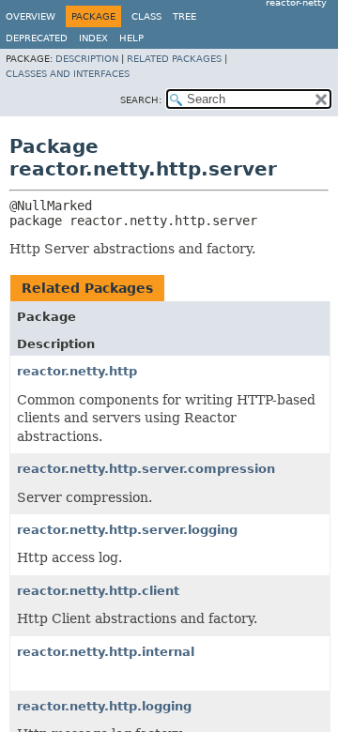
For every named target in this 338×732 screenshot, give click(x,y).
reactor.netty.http (77, 371)
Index (93, 38)
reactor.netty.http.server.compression (146, 469)
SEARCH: (140, 100)
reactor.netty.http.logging (104, 706)
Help (131, 38)
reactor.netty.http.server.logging (127, 530)
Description (86, 58)
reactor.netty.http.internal (105, 652)
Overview (30, 16)
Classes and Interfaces (68, 74)
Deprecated (37, 38)
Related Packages (174, 58)
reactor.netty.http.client (98, 591)
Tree (184, 16)
